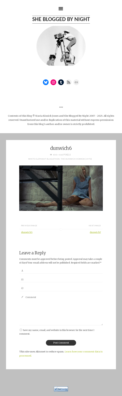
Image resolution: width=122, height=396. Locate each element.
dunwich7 (95, 232)
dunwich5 (27, 232)
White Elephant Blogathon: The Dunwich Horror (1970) (60, 159)
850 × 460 (58, 155)
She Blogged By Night (61, 19)
